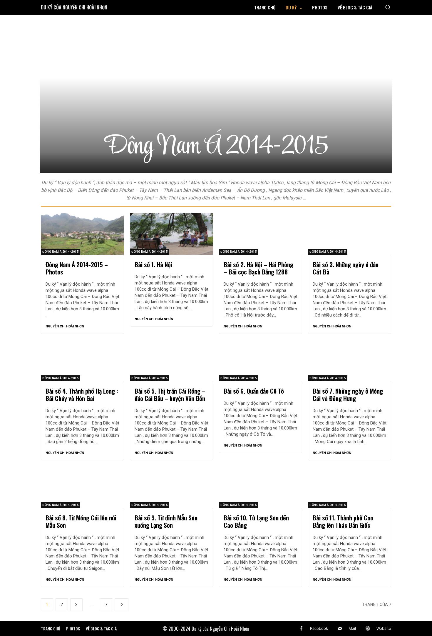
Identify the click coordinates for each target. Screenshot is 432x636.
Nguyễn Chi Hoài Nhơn (65, 326)
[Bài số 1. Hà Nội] (171, 234)
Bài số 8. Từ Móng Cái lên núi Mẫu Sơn (81, 521)
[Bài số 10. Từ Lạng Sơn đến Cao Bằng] (260, 487)
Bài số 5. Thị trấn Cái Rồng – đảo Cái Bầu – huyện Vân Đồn (170, 394)
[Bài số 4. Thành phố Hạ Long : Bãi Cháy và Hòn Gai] (82, 361)
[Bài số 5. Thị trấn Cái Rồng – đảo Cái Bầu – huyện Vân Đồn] (171, 361)
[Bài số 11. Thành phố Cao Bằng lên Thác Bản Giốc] (349, 487)
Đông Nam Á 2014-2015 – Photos (77, 268)
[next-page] (121, 604)
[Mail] (340, 629)
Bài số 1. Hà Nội (153, 264)
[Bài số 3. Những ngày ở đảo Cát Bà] (349, 234)
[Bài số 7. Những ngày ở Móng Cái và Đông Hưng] (349, 361)
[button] (387, 7)
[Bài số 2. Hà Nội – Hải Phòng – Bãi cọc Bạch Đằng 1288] (260, 234)
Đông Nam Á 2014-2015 (60, 251)
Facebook (319, 628)
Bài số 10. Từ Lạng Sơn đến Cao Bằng (256, 521)
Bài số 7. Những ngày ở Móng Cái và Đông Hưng (348, 394)
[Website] (368, 629)
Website (383, 628)
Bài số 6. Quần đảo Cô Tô (254, 390)
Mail (352, 628)
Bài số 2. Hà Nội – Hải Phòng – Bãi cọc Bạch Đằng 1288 (258, 268)
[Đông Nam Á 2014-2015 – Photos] (82, 234)
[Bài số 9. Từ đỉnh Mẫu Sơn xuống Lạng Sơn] (171, 487)
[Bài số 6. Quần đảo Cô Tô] (260, 361)
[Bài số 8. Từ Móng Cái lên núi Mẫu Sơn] (82, 487)
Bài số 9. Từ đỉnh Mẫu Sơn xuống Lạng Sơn (166, 521)
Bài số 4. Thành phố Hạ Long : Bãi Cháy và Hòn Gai (82, 394)
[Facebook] (301, 629)
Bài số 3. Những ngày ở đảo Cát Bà (346, 268)
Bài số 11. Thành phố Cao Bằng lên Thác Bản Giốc (343, 521)
